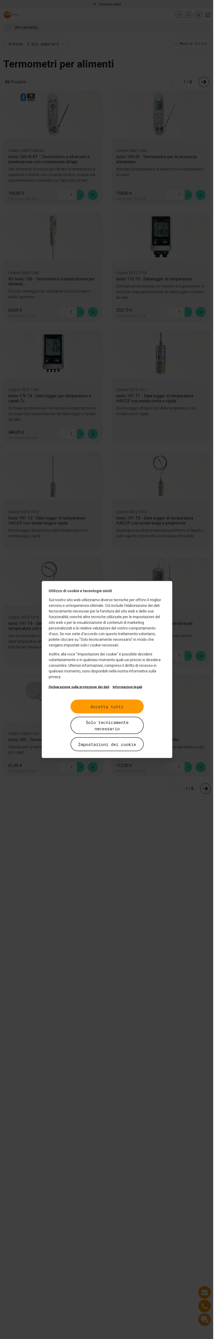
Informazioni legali (125, 687)
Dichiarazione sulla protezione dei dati (77, 687)
